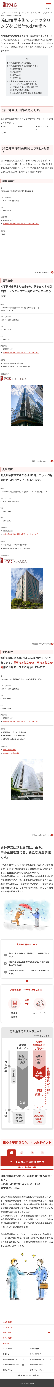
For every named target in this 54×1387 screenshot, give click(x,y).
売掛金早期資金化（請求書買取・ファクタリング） (21, 223)
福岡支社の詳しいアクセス (41, 461)
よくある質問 (7, 1348)
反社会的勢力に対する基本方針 (28, 1375)
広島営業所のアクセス (43, 272)
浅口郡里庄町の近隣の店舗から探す (23, 66)
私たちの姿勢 (7, 1322)
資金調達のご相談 (36, 1364)
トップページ (5, 13)
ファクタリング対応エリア (43, 13)
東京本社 (17, 77)
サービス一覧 (15, 13)
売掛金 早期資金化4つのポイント (22, 81)
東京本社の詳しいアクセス (41, 835)
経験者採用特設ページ (11, 1364)
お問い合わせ (7, 1370)
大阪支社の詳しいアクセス (41, 644)
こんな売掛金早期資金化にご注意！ (28, 93)
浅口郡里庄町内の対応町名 (20, 63)
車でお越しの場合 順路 (11, 753)
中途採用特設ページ (37, 1359)
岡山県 (8, 15)
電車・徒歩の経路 (9, 749)
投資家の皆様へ (35, 1348)
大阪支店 (17, 74)
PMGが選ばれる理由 (21, 90)
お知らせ (6, 1354)
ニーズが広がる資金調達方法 (25, 84)
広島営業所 (17, 69)
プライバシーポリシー (38, 1370)
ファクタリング (27, 13)
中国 (2, 15)
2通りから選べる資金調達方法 (25, 87)
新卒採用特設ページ (10, 1359)
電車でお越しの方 (23, 662)
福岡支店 (17, 72)
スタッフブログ (35, 1354)
